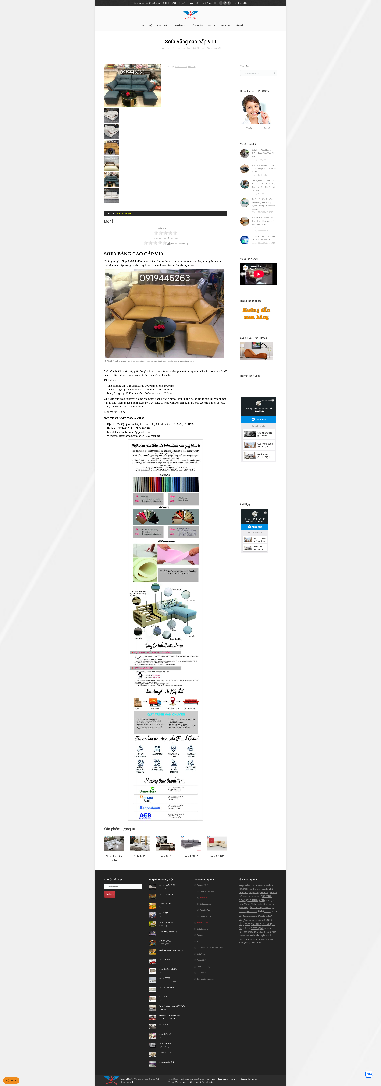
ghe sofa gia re (248, 896)
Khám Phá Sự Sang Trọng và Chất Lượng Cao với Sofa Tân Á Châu (264, 168)
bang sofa (243, 885)
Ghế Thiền (201, 973)
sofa (260, 911)
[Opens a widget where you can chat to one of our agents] (11, 1081)
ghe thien (257, 896)
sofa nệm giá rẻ (244, 936)
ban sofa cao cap (263, 885)
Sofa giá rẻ (201, 960)
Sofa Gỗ (200, 935)
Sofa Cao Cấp (181, 67)
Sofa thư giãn (205, 904)
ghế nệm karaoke (268, 904)
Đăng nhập (242, 3)
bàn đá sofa (254, 889)
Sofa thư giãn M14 (114, 858)
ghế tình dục (266, 908)
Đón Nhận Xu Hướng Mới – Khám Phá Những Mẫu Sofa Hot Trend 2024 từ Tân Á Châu (263, 223)
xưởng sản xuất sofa (253, 942)
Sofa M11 (165, 856)
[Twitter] (225, 3)
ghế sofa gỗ (243, 907)
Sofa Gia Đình (184, 48)
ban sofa (252, 885)
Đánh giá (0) (124, 213)
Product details (114, 844)
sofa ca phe (251, 920)
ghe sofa (263, 892)
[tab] (110, 213)
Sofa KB (196, 48)
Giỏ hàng (210, 3)
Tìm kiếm (110, 894)
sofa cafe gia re (250, 916)
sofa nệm (271, 932)
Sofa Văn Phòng (203, 966)
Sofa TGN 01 (191, 856)
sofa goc (257, 928)
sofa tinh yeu (257, 939)
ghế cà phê (257, 904)
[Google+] (229, 3)
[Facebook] (221, 3)
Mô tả (110, 213)
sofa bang (267, 912)
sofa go (246, 928)
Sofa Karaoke (202, 929)
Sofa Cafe (201, 954)
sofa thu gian (258, 935)
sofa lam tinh (262, 932)
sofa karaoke (249, 931)
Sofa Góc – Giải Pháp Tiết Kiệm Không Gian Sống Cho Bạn (263, 153)
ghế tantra (255, 907)
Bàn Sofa (200, 941)
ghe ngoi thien (254, 893)
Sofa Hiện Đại (205, 916)
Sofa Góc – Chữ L (207, 891)
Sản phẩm (171, 48)
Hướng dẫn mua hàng (205, 979)
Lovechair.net (152, 435)
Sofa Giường (205, 910)
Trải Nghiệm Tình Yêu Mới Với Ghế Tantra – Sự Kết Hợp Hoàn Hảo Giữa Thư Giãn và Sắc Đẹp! (263, 185)
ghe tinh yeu (255, 900)
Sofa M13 (140, 856)
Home (162, 48)
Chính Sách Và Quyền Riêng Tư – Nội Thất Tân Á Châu (263, 238)
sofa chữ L (261, 920)
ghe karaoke (263, 889)
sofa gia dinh (253, 924)
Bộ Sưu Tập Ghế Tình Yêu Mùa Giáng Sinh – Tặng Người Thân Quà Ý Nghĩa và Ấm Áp (263, 204)
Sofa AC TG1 (217, 856)
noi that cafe (252, 911)
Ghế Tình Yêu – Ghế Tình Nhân (210, 948)
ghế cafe (248, 903)
